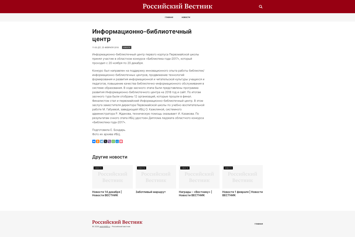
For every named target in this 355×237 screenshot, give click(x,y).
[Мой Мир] (117, 141)
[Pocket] (121, 141)
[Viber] (109, 141)
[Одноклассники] (97, 141)
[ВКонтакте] (94, 141)
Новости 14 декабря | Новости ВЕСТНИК (107, 193)
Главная (169, 17)
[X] (105, 141)
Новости (186, 17)
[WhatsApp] (113, 141)
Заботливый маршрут (151, 192)
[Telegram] (101, 141)
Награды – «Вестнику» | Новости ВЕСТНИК (195, 193)
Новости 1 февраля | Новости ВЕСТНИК (242, 193)
